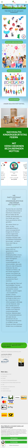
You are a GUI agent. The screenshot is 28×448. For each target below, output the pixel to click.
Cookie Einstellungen (6, 390)
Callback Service (5, 388)
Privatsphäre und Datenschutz (8, 386)
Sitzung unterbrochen (6, 374)
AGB (3, 384)
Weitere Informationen (14, 445)
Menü (2, 2)
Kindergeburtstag (14, 70)
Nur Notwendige (14, 442)
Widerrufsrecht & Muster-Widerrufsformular (11, 382)
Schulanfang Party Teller (14, 172)
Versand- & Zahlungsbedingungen (9, 380)
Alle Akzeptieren (14, 438)
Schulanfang (14, 99)
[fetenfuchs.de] (14, 2)
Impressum (4, 376)
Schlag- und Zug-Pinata (14, 42)
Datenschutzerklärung (5, 435)
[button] (3, 175)
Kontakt (3, 378)
